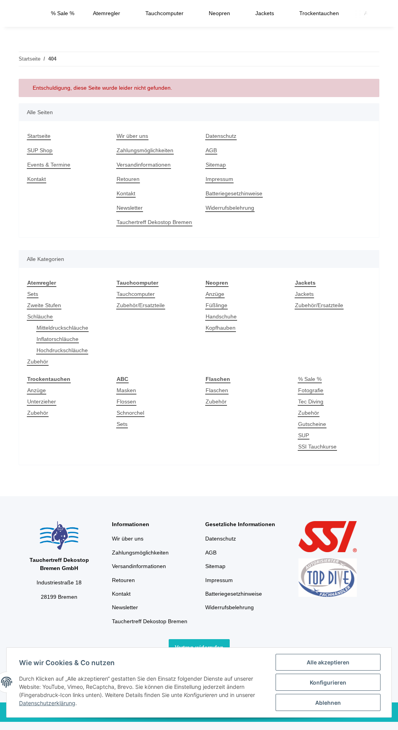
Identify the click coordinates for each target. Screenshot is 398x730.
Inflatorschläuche (58, 339)
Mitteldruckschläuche (62, 328)
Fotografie (310, 390)
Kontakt (36, 179)
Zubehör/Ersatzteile (141, 305)
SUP (303, 435)
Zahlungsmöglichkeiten (145, 150)
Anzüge (215, 294)
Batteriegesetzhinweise (234, 193)
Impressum (219, 179)
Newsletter (130, 208)
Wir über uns (132, 136)
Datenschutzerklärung (47, 703)
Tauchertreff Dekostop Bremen (154, 222)
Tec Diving (310, 401)
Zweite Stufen (44, 305)
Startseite (39, 136)
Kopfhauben (221, 328)
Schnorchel (130, 413)
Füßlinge (216, 305)
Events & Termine (48, 165)
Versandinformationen (144, 165)
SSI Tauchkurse (317, 446)
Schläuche (40, 316)
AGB (211, 150)
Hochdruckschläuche (62, 350)
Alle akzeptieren (328, 662)
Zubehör (37, 361)
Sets (32, 294)
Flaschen (217, 390)
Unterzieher (41, 401)
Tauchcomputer (136, 294)
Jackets (304, 294)
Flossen (126, 401)
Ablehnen (328, 702)
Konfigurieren (328, 682)
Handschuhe (221, 316)
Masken (126, 390)
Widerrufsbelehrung (230, 208)
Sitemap (216, 165)
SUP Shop (39, 150)
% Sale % (309, 379)
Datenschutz (221, 136)
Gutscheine (312, 424)
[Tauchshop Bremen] (30, 13)
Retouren (128, 179)
